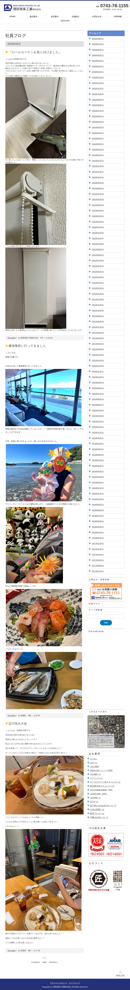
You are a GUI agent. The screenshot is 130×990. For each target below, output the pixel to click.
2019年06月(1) (98, 466)
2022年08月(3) (98, 255)
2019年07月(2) (98, 460)
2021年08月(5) (98, 322)
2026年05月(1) (98, 55)
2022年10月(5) (98, 244)
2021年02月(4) (98, 355)
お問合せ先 (96, 16)
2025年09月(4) (98, 100)
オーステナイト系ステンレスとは (105, 782)
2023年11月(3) (98, 172)
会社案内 (54, 16)
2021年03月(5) (98, 349)
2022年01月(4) (98, 294)
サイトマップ (74, 983)
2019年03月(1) (98, 482)
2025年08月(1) (98, 105)
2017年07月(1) (98, 571)
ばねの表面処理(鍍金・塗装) (101, 790)
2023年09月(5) (98, 183)
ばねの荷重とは (97, 809)
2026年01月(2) (98, 77)
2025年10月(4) (98, 94)
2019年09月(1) (98, 449)
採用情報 (118, 16)
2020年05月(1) (98, 405)
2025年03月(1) (98, 133)
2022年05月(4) (98, 272)
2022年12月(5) (98, 233)
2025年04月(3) (98, 127)
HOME (12, 16)
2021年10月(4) (98, 310)
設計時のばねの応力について (103, 806)
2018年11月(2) (98, 494)
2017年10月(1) (98, 555)
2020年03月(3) (98, 416)
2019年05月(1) (98, 471)
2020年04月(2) (98, 410)
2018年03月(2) (98, 527)
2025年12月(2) (98, 83)
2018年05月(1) (98, 521)
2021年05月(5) (98, 338)
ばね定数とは (95, 798)
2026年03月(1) (98, 66)
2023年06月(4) (98, 199)
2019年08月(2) (98, 455)
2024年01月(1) (98, 161)
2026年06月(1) (98, 50)
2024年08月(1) (98, 138)
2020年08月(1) (98, 388)
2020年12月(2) (98, 366)
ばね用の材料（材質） (99, 794)
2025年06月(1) (98, 116)
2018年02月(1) (98, 532)
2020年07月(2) (98, 394)
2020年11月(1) (98, 371)
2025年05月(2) (98, 122)
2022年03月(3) (98, 283)
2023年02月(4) (98, 222)
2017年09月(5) (98, 560)
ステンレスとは (96, 778)
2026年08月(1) (98, 39)
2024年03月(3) (98, 149)
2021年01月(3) (98, 360)
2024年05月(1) (98, 144)
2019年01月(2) (98, 488)
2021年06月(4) (98, 333)
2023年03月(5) (98, 216)
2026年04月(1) (98, 61)
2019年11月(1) (98, 438)
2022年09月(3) (98, 249)
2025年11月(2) (98, 88)
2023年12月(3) (98, 166)
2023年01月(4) (98, 227)
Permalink (12, 338)
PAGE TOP (120, 975)
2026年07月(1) (98, 44)
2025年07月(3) (98, 111)
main (44, 962)
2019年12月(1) (98, 432)
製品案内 (33, 16)
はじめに (93, 759)
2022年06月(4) (98, 266)
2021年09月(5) (98, 316)
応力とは (94, 802)
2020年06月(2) (98, 399)
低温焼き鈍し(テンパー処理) (101, 770)
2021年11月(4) (98, 305)
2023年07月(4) (98, 194)
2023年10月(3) (98, 177)
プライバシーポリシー (59, 983)
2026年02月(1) (98, 72)
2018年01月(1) (98, 538)
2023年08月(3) (98, 188)
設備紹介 (75, 16)
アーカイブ (95, 33)
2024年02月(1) (98, 155)
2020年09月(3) (98, 383)
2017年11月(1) (98, 549)
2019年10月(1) (98, 444)
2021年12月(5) (98, 299)
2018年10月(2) (98, 499)
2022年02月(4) (98, 288)
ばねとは (93, 763)
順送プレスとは (97, 813)
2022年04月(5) (98, 277)
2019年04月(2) (98, 477)
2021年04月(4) (98, 344)
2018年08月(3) (98, 510)
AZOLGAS (65, 21)
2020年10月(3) (98, 377)
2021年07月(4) (98, 327)
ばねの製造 (94, 766)
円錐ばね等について (99, 817)
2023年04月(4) (98, 211)
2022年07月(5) (98, 260)
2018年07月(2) (98, 516)
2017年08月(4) (98, 566)
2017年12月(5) (98, 543)
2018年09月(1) (98, 505)
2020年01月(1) (98, 427)
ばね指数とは (95, 774)
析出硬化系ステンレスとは (102, 786)
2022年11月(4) (98, 238)
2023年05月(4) (98, 205)
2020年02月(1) (98, 421)
